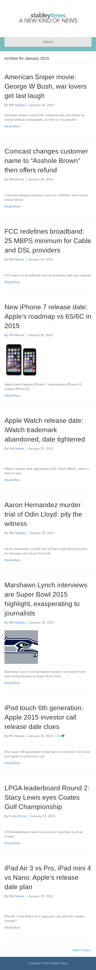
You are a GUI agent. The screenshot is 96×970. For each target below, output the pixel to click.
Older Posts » (82, 950)
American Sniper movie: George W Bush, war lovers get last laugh (45, 86)
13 (59, 736)
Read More (12, 126)
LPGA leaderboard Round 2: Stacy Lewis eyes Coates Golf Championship (46, 797)
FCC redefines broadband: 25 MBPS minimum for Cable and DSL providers (47, 241)
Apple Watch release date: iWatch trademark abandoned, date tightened (44, 430)
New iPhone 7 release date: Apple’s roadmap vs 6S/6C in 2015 (47, 316)
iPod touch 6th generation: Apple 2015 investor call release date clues (43, 717)
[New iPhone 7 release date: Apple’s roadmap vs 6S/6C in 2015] (21, 359)
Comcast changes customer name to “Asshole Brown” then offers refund (46, 160)
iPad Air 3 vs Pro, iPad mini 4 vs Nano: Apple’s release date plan (47, 877)
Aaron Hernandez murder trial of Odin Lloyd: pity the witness (43, 514)
